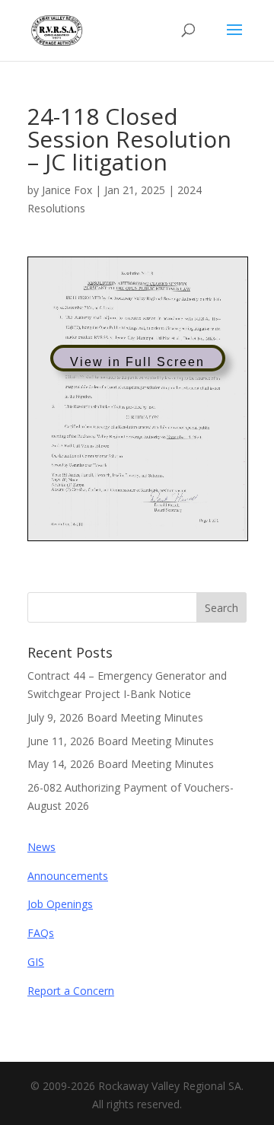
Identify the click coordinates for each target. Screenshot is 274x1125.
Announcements (67, 875)
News (41, 847)
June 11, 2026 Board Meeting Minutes (120, 741)
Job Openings (60, 904)
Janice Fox (67, 190)
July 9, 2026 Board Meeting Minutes (115, 717)
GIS (35, 961)
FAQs (40, 933)
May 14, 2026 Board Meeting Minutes (120, 764)
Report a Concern (70, 990)
